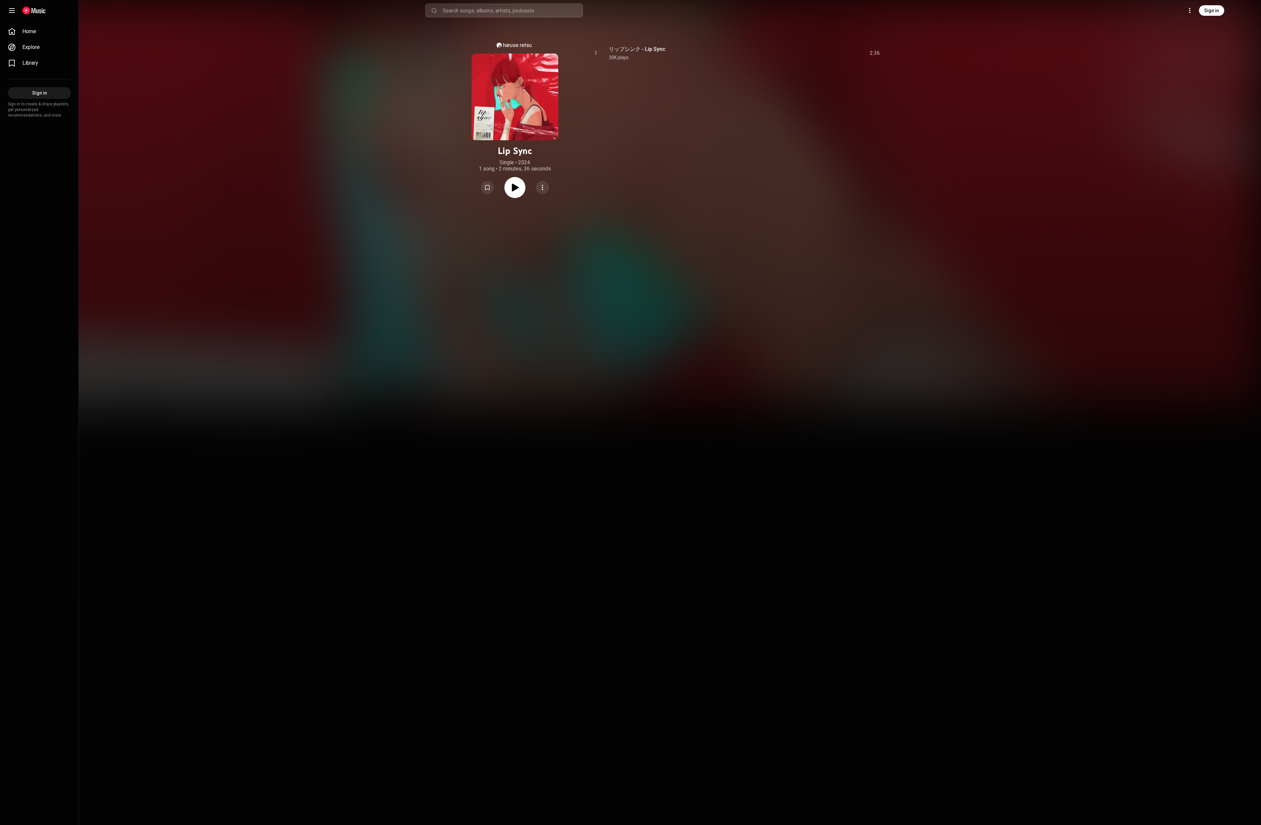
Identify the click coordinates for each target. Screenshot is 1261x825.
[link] (39, 31)
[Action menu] (542, 187)
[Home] (34, 10)
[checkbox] (875, 53)
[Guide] (12, 10)
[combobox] (513, 10)
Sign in (1211, 10)
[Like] (825, 53)
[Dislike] (838, 53)
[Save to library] (487, 187)
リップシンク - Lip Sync (637, 49)
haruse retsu (517, 45)
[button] (487, 187)
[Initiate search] (434, 10)
